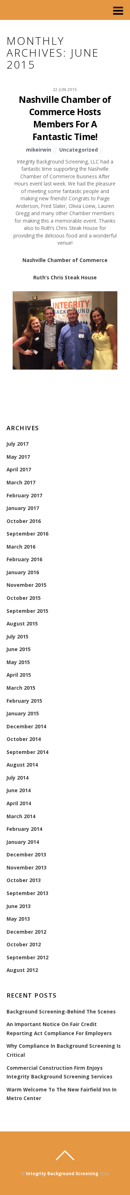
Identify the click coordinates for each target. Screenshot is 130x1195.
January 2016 (22, 572)
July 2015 (17, 636)
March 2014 (20, 816)
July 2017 (17, 443)
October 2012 (23, 944)
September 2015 (27, 610)
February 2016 (24, 559)
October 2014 (23, 739)
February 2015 (24, 700)
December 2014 (26, 726)
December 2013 (26, 854)
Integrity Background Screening (62, 1173)
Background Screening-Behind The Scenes (61, 1011)
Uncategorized (78, 149)
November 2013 (26, 867)
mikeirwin (38, 149)
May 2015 (18, 662)
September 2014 (27, 752)
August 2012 (22, 970)
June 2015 (18, 649)
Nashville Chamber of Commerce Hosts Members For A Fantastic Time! (65, 118)
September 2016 (27, 533)
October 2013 (23, 880)
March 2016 (20, 546)
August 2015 (22, 623)
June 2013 (18, 906)
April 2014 (18, 803)
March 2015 (20, 687)
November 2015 (26, 584)
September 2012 (27, 957)
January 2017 (22, 508)
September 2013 (27, 893)
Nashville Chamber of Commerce (65, 260)
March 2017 (20, 482)
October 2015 (23, 597)
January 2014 (22, 841)
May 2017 (18, 456)
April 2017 (18, 469)
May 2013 (18, 918)
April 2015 (18, 674)
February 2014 (24, 828)
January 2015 (22, 713)
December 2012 (26, 931)
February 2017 (24, 495)
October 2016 (23, 521)
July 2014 (17, 777)
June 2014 (18, 790)
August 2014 (22, 764)
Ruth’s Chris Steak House (65, 277)
